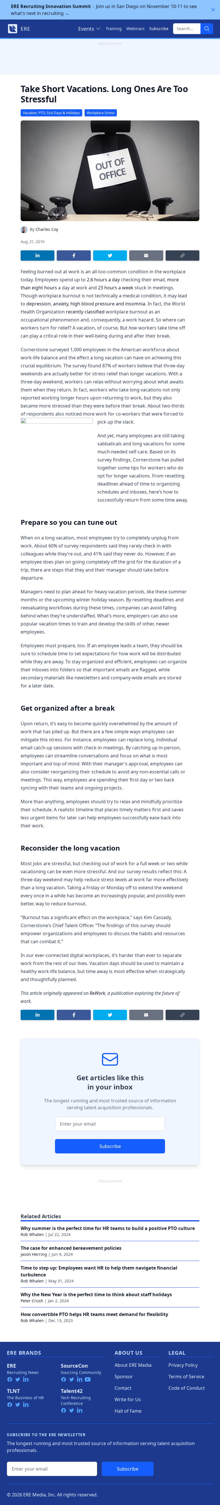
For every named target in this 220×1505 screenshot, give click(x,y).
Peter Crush (32, 1300)
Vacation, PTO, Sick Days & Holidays (51, 112)
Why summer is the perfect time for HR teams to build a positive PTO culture (108, 1228)
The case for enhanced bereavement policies (71, 1248)
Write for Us (128, 1399)
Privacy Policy (183, 1365)
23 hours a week (115, 287)
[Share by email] (146, 255)
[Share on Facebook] (74, 255)
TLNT (13, 1390)
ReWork (97, 993)
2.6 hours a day (103, 279)
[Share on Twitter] (110, 255)
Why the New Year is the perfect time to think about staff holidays (96, 1294)
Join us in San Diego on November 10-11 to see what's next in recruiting (104, 9)
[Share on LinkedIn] (37, 255)
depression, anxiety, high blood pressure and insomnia (85, 304)
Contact (123, 1388)
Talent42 (71, 1390)
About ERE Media (133, 1365)
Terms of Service (186, 1376)
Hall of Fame (128, 1411)
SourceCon (74, 1365)
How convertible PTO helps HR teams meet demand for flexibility (94, 1314)
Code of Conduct (186, 1388)
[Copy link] (182, 255)
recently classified (85, 312)
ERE (11, 1365)
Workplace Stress (101, 112)
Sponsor (124, 1376)
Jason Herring (34, 1254)
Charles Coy (47, 229)
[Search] (207, 28)
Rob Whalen (32, 1234)
